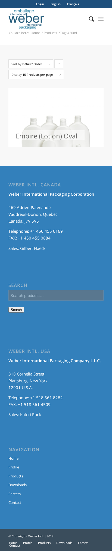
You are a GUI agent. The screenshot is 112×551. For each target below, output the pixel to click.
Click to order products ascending (59, 65)
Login (40, 4)
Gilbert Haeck (32, 248)
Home (35, 33)
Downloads (17, 484)
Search (16, 310)
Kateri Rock (30, 414)
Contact (14, 502)
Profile (13, 467)
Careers (14, 493)
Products (50, 33)
